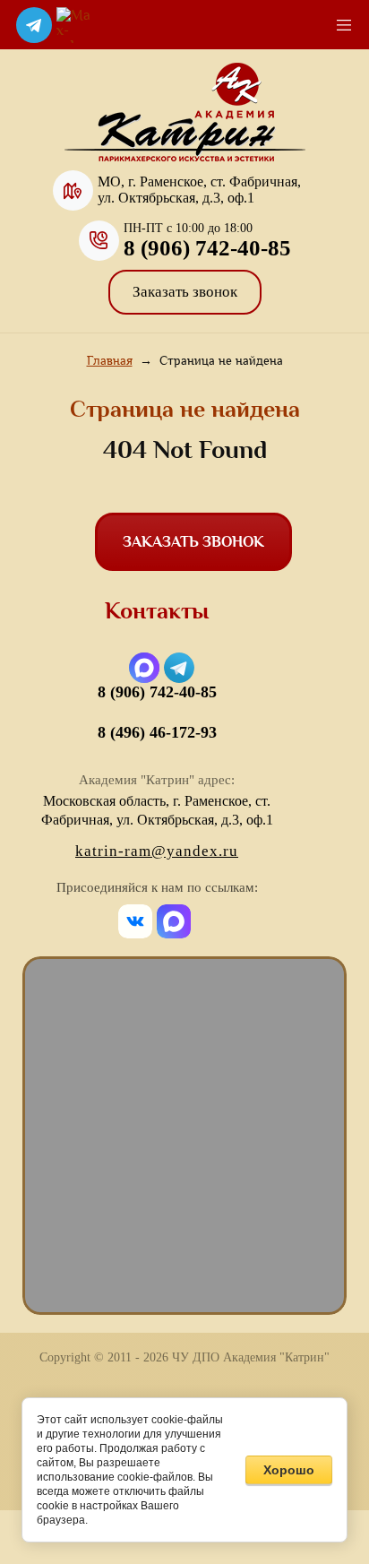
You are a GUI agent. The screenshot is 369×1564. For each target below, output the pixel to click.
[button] (185, 292)
